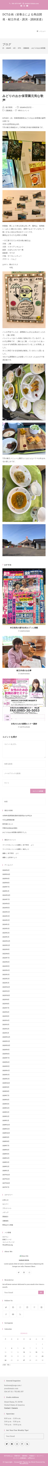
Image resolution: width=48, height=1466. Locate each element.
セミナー (5, 1204)
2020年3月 (6, 1075)
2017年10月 (6, 1183)
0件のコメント (23, 110)
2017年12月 (6, 1175)
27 (24, 1360)
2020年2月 (6, 1079)
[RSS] (20, 1314)
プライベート (7, 1208)
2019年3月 (5, 1112)
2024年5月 (6, 908)
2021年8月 (5, 1004)
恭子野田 (9, 107)
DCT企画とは (8, 1456)
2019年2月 (5, 1116)
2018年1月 (5, 1170)
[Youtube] (13, 1314)
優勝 (3, 853)
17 (5, 1356)
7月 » (8, 1365)
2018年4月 (5, 1158)
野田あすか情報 (7, 1225)
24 (5, 1360)
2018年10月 (6, 1133)
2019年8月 (5, 1091)
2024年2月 (6, 920)
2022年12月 (6, 941)
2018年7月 (5, 1146)
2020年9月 (6, 1050)
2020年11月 (6, 1041)
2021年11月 (6, 991)
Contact (7, 1408)
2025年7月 (6, 887)
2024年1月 (5, 924)
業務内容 (17, 1456)
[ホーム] (3, 48)
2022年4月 (6, 970)
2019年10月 (6, 1083)
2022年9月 (6, 949)
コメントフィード (8, 1242)
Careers (15, 1408)
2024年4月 (6, 912)
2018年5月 (5, 1154)
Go (41, 1292)
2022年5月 (6, 966)
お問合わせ (31, 1458)
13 (24, 1352)
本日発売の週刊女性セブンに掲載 (24, 627)
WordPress (24, 1463)
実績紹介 (5, 1216)
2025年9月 (6, 878)
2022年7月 (6, 958)
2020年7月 (6, 1058)
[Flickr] (41, 1307)
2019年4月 (5, 1108)
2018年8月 (5, 1141)
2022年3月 (6, 974)
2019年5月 (5, 1104)
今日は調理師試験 (8, 820)
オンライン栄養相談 (19, 1458)
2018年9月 (5, 1137)
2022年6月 (6, 962)
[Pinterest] (34, 1307)
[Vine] (6, 1314)
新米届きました (7, 824)
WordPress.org (7, 1245)
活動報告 (8, 110)
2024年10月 (6, 895)
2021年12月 (6, 987)
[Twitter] (18, 1272)
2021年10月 (6, 995)
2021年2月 (5, 1029)
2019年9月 (5, 1087)
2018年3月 (5, 1162)
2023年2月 (6, 933)
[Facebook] (24, 1272)
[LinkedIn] (27, 1307)
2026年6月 (6, 870)
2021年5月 (5, 1016)
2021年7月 (5, 1008)
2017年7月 (5, 1187)
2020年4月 (6, 1070)
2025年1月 (5, 891)
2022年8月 (6, 954)
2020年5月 (6, 1066)
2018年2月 (5, 1166)
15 (36, 1352)
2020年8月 (6, 1054)
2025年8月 (6, 883)
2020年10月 (6, 1045)
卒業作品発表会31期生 (9, 828)
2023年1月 (5, 937)
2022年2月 (6, 979)
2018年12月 (6, 1125)
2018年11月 (6, 1129)
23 (42, 1356)
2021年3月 (5, 1024)
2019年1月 (5, 1120)
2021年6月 (5, 1012)
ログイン (5, 1237)
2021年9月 (5, 999)
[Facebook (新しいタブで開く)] (21, 6)
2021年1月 (5, 1033)
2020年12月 (6, 1037)
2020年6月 (6, 1062)
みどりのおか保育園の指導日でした (14, 832)
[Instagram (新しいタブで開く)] (24, 6)
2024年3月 (6, 916)
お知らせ (5, 1200)
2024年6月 (6, 903)
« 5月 (4, 1365)
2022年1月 (5, 983)
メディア (5, 1212)
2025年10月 (6, 874)
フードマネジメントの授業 (11, 845)
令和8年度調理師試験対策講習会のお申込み (17, 816)
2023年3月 (6, 928)
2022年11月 (6, 945)
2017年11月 (6, 1179)
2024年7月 (6, 899)
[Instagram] (29, 1272)
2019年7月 (5, 1095)
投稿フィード (7, 1239)
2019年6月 (5, 1100)
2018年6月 (5, 1150)
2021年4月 (5, 1020)
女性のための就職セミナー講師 (24, 723)
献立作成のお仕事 (24, 670)
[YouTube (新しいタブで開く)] (27, 6)
